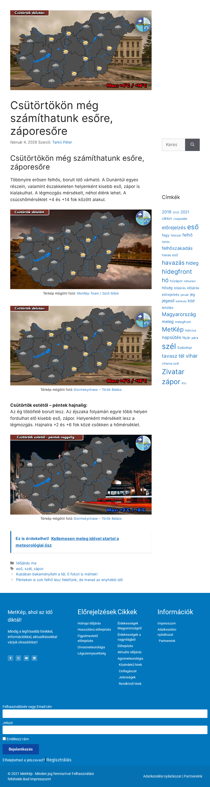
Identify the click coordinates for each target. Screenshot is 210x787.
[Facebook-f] (10, 658)
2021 (185, 212)
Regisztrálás (58, 759)
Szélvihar (184, 348)
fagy (166, 235)
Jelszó (8, 723)
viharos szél (170, 363)
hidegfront (177, 271)
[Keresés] (192, 145)
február (176, 235)
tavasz (169, 356)
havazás (173, 262)
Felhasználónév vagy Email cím (27, 707)
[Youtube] (26, 658)
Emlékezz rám (17, 739)
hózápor (176, 281)
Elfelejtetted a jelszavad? (24, 760)
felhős (166, 242)
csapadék (180, 219)
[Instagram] (18, 658)
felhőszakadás (177, 248)
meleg (168, 321)
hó (165, 280)
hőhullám (190, 281)
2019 (166, 211)
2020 (176, 212)
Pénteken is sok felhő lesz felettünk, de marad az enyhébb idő (69, 579)
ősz (184, 383)
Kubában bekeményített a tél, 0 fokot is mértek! (57, 574)
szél (28, 568)
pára (195, 338)
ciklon (167, 218)
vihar (192, 356)
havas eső (170, 255)
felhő (187, 235)
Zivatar (173, 371)
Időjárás (180, 288)
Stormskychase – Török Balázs (98, 389)
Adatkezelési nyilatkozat (162, 776)
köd (191, 300)
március (190, 330)
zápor (39, 568)
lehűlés (167, 308)
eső (19, 568)
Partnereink (193, 776)
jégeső (168, 300)
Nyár (186, 338)
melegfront (183, 322)
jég (192, 294)
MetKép (173, 329)
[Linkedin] (34, 658)
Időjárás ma (26, 563)
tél (181, 356)
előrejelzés (174, 227)
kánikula (181, 301)
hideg (192, 263)
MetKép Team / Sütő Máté (98, 293)
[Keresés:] (173, 145)
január (185, 295)
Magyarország (179, 314)
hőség (167, 288)
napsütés (171, 337)
